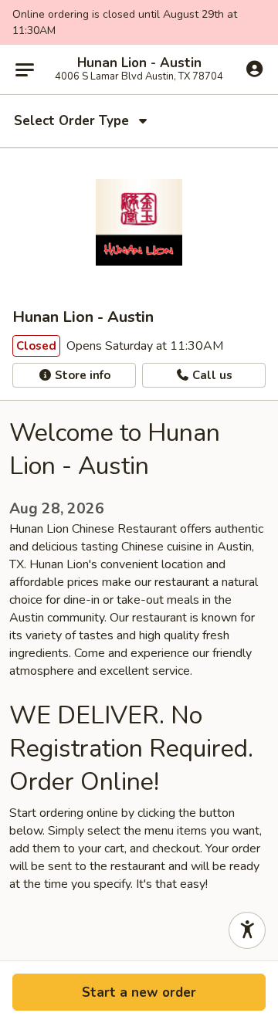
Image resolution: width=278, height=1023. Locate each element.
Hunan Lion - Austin (139, 63)
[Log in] (254, 68)
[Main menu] (24, 69)
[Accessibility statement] (247, 930)
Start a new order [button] (139, 992)
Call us (210, 375)
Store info (81, 375)
